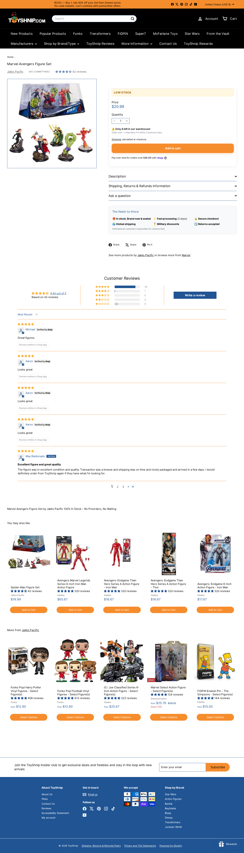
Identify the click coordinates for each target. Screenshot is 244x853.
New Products (22, 33)
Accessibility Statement (55, 812)
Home (10, 57)
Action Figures (173, 798)
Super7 (140, 33)
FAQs (45, 798)
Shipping (116, 139)
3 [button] (123, 486)
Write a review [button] (195, 295)
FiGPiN (123, 33)
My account (48, 817)
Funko (78, 33)
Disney (169, 817)
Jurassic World (173, 826)
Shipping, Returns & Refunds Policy (101, 845)
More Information (135, 43)
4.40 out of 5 (58, 293)
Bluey (168, 812)
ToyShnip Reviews (100, 43)
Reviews (46, 808)
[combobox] (94, 18)
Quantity (117, 114)
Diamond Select (159, 698)
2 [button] (117, 486)
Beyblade (170, 808)
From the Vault (218, 33)
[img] (26, 324)
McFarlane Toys (165, 33)
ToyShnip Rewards (198, 43)
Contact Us (168, 43)
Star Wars (192, 33)
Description (117, 176)
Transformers (100, 33)
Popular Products (53, 33)
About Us (47, 794)
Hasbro (60, 595)
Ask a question (120, 196)
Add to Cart (29, 609)
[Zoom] (51, 123)
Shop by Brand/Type (60, 43)
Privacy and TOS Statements (140, 845)
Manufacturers (22, 43)
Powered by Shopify (171, 845)
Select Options (28, 717)
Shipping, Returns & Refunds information (139, 186)
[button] (63, 71)
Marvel (186, 255)
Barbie (168, 803)
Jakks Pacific (15, 71)
